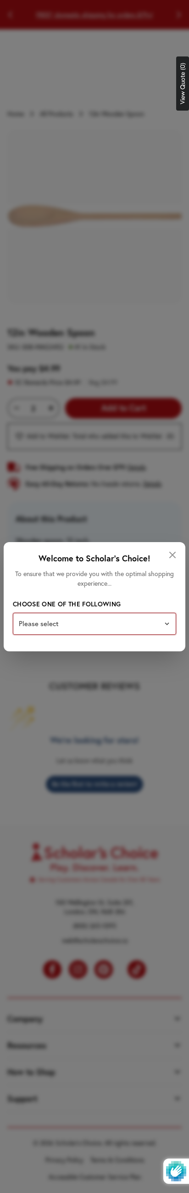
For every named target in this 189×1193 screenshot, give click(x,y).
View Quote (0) (182, 83)
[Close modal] (172, 554)
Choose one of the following (67, 604)
